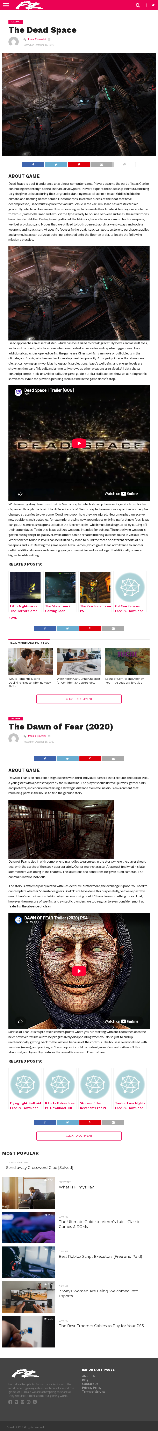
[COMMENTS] (124, 163)
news (12, 617)
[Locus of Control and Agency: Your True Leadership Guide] (127, 673)
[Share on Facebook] (33, 163)
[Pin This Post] (79, 163)
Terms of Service (93, 1391)
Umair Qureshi (36, 39)
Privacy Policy (91, 1387)
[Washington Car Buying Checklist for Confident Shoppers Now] (79, 673)
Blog (85, 1380)
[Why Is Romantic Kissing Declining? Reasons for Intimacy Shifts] (30, 673)
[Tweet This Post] (56, 163)
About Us (88, 1376)
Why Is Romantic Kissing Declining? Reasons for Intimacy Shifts (29, 682)
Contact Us (90, 1384)
